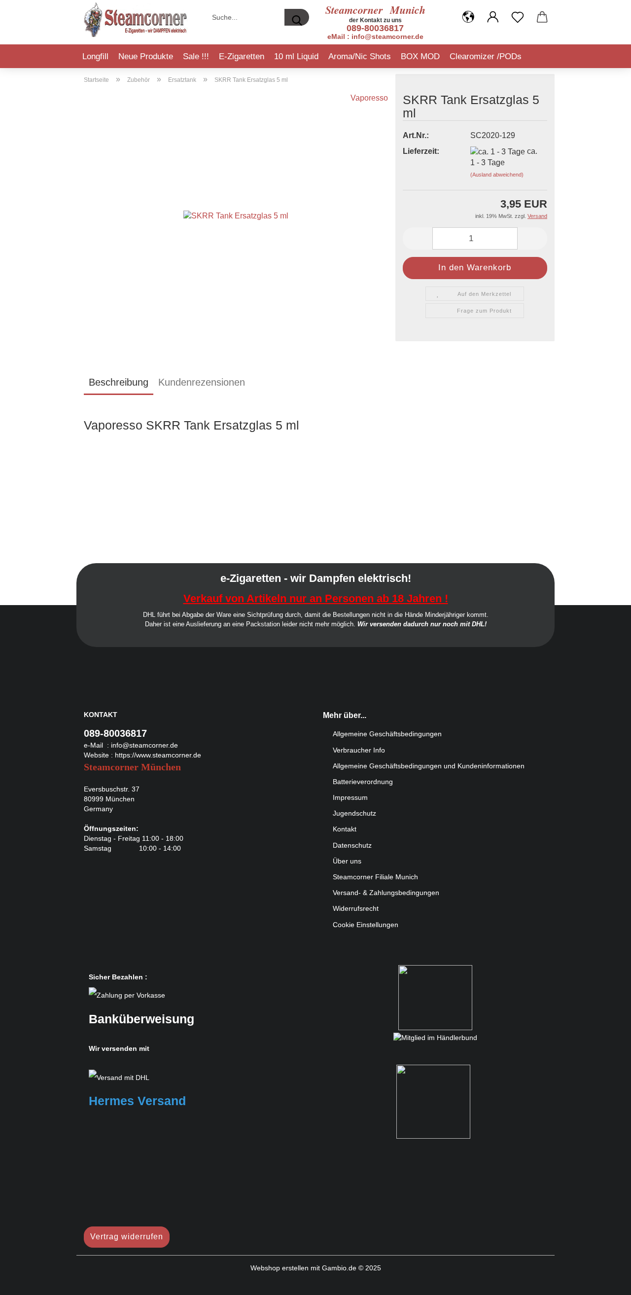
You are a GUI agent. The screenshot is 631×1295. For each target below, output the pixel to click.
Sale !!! (196, 56)
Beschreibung (118, 382)
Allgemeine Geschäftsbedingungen (387, 734)
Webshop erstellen (279, 1268)
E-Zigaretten (241, 56)
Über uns (347, 861)
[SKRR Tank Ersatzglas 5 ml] (235, 215)
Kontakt (344, 829)
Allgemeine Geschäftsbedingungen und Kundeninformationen (429, 766)
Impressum (350, 797)
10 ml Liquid (296, 56)
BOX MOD (420, 56)
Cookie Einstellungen (365, 925)
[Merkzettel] (517, 17)
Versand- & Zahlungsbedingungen (386, 893)
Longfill (95, 56)
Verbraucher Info (359, 750)
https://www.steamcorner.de (158, 755)
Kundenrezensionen (201, 382)
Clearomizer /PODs (486, 56)
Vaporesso (369, 98)
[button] (468, 17)
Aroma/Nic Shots (359, 56)
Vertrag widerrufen (126, 1236)
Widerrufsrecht (356, 908)
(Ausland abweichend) (497, 175)
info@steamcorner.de (144, 745)
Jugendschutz (354, 813)
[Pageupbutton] (604, 1280)
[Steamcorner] (136, 19)
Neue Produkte (145, 56)
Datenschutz (352, 845)
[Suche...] (296, 17)
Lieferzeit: (421, 151)
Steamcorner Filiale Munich (375, 877)
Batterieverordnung (363, 782)
